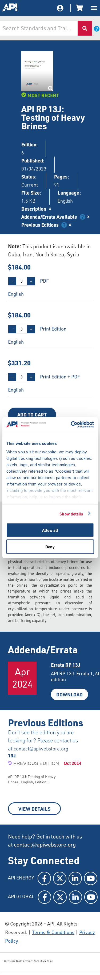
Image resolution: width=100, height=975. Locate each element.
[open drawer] (94, 8)
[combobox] (38, 28)
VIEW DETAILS (34, 809)
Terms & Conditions (53, 932)
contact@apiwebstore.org (41, 749)
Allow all (50, 530)
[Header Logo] (10, 8)
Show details (71, 513)
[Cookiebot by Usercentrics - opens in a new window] (71, 424)
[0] (80, 8)
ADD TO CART (32, 414)
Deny (50, 546)
